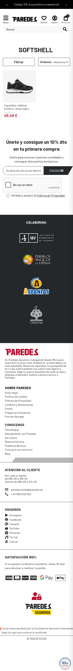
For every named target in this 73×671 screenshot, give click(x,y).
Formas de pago (14, 416)
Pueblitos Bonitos (15, 445)
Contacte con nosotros (19, 449)
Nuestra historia (14, 441)
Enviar (54, 170)
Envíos (9, 408)
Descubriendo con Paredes (20, 433)
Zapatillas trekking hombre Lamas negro (16, 107)
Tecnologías (12, 429)
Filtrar (19, 62)
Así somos (11, 437)
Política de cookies (16, 396)
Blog (7, 453)
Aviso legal (11, 392)
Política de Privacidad (51, 195)
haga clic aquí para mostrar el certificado (24, 632)
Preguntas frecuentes (18, 412)
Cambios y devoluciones (19, 404)
